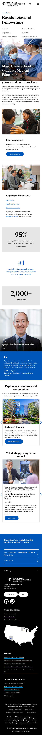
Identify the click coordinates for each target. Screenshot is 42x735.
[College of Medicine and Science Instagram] (12, 602)
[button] (30, 4)
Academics (6, 13)
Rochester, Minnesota (10, 614)
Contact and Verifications (29, 36)
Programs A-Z (6, 33)
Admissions (10, 200)
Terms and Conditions (15, 710)
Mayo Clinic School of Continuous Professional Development (21, 671)
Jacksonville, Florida (9, 617)
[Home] (14, 4)
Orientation (25, 33)
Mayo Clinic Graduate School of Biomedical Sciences (18, 667)
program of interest (12, 216)
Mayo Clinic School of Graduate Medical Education (18, 660)
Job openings (8, 696)
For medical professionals (12, 693)
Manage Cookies (31, 712)
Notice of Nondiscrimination (15, 713)
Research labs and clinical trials (13, 686)
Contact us (11, 594)
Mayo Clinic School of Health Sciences (14, 663)
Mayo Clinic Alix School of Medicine (14, 657)
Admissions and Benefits (9, 36)
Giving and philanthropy (11, 690)
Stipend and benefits (13, 208)
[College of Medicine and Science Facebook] (6, 602)
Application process (12, 204)
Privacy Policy (29, 710)
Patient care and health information (14, 683)
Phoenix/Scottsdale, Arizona (11, 620)
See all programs (15, 154)
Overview (5, 29)
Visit (23, 594)
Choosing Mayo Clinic (28, 29)
